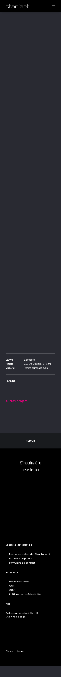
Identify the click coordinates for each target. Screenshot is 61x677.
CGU (12, 590)
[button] (54, 6)
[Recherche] (39, 6)
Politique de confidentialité (25, 594)
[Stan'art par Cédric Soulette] (17, 6)
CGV (12, 585)
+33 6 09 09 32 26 (15, 617)
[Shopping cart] (44, 6)
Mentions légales (19, 581)
